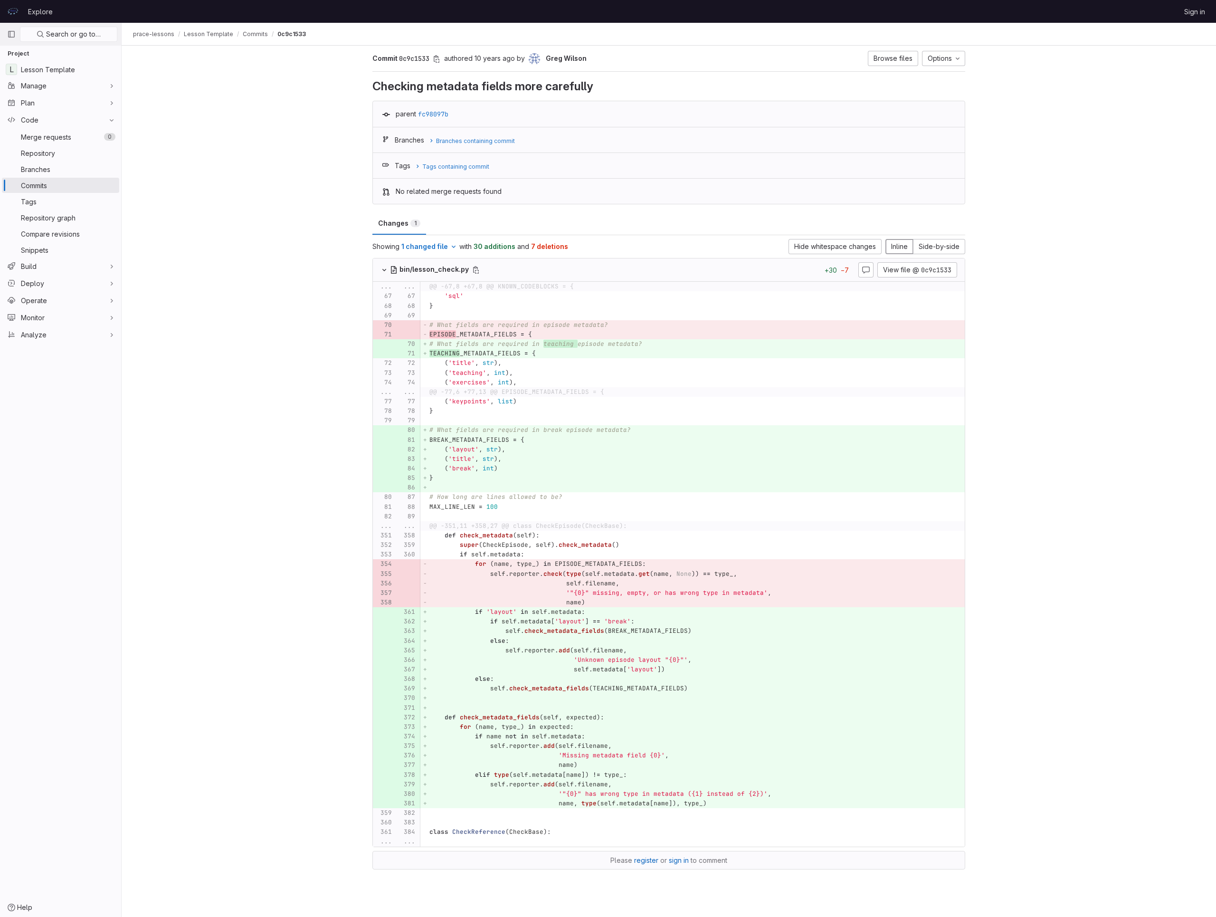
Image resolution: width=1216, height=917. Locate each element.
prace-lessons (153, 34)
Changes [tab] (397, 223)
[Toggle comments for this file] (866, 269)
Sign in (1194, 12)
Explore (40, 12)
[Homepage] (12, 11)
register (646, 860)
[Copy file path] (476, 270)
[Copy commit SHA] (436, 59)
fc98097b (433, 114)
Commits (255, 34)
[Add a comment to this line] (373, 296)
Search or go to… (72, 34)
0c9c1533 (291, 34)
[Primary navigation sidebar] (11, 34)
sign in (679, 860)
